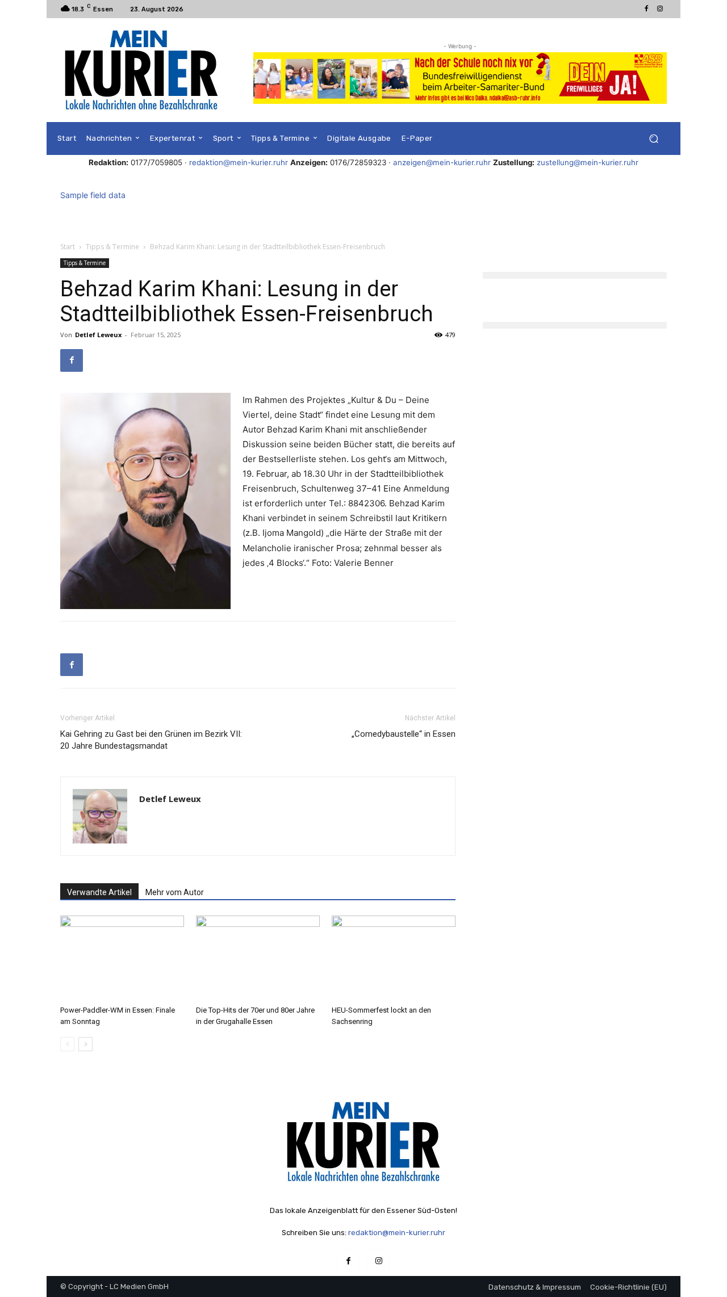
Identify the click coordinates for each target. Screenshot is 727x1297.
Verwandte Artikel (99, 892)
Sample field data (93, 195)
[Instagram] (660, 9)
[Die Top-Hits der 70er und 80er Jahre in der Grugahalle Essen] (258, 958)
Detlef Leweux (98, 334)
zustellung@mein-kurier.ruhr (587, 162)
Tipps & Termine (112, 246)
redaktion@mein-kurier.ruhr (238, 162)
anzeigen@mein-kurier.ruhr (442, 162)
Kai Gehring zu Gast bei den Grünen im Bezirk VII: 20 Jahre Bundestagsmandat (151, 740)
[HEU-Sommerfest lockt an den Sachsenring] (394, 958)
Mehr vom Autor (174, 892)
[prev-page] (67, 1044)
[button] (653, 138)
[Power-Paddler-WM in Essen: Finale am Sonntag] (122, 958)
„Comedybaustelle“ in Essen (404, 734)
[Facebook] (646, 9)
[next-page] (85, 1044)
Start (67, 246)
